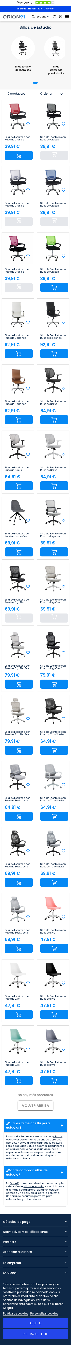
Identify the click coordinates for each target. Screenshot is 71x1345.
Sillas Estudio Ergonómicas (23, 68)
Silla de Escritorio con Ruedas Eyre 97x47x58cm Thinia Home (53, 931)
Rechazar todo (36, 1334)
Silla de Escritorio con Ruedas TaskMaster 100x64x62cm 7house (53, 733)
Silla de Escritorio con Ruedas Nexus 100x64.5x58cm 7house (53, 403)
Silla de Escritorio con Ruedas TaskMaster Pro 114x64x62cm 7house (17, 865)
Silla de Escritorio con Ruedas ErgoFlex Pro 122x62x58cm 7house (17, 667)
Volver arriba (35, 1105)
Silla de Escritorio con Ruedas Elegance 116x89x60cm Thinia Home (17, 336)
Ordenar (52, 94)
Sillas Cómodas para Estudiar (56, 70)
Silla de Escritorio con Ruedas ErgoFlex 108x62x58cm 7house (53, 535)
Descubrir (49, 8)
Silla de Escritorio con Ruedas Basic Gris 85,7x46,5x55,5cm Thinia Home (17, 535)
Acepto (36, 1323)
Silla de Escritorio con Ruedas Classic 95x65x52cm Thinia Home (17, 138)
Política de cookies (15, 1313)
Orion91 (14, 1183)
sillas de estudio (33, 1186)
